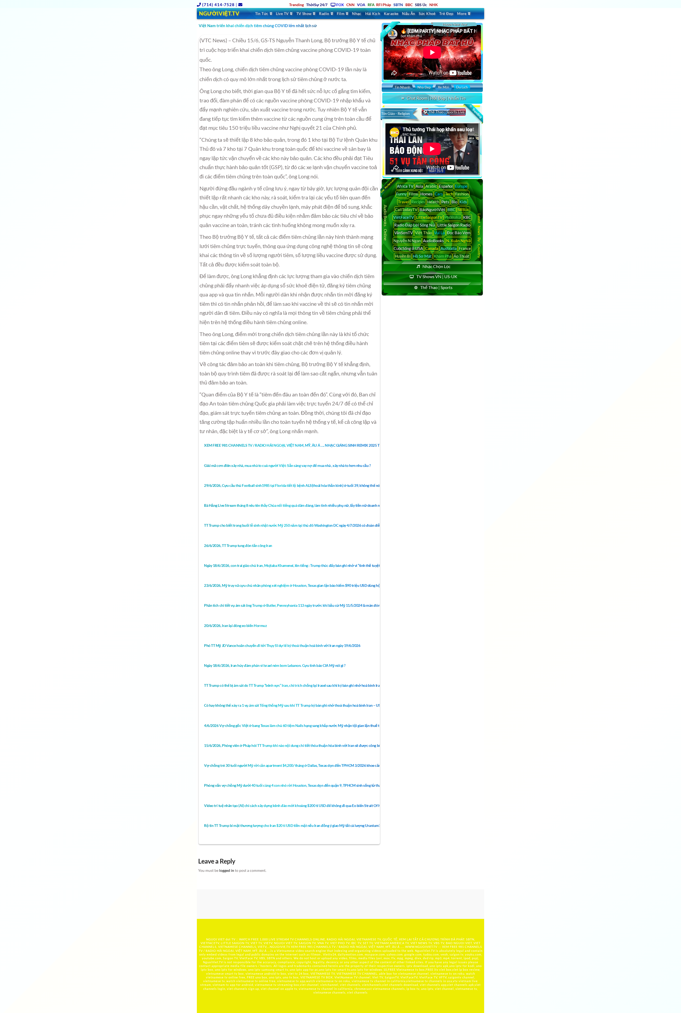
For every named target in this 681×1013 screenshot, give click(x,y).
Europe (461, 186)
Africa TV (405, 186)
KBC (467, 217)
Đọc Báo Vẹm (458, 232)
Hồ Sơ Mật (422, 256)
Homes (426, 193)
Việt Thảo (423, 232)
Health (433, 201)
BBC (451, 209)
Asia (419, 186)
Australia (449, 248)
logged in (226, 870)
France (465, 248)
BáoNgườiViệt (432, 209)
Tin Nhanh (402, 87)
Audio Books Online (385, 223)
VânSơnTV (403, 232)
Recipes (418, 201)
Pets (445, 201)
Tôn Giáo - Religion (395, 113)
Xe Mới (443, 87)
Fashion (462, 193)
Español (446, 186)
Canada (431, 248)
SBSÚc (463, 209)
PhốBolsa (453, 217)
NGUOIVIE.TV (280, 946)
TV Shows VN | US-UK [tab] (436, 276)
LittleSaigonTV (429, 217)
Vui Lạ (439, 232)
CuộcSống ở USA (408, 248)
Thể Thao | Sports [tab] (436, 287)
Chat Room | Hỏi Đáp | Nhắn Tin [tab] (436, 98)
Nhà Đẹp (424, 87)
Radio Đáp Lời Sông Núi (414, 225)
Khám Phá (442, 256)
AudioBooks (433, 240)
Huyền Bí (403, 256)
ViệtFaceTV (403, 217)
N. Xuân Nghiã (458, 240)
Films (413, 193)
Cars (439, 193)
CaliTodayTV (406, 209)
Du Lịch (462, 87)
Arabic (431, 186)
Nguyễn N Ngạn (407, 240)
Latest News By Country (479, 235)
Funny (401, 193)
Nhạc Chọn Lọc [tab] (436, 266)
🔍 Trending (475, 111)
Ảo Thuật (462, 256)
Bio (454, 201)
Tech (449, 193)
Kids (463, 201)
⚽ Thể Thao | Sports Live (443, 112)
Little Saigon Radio (453, 225)
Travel (403, 201)
